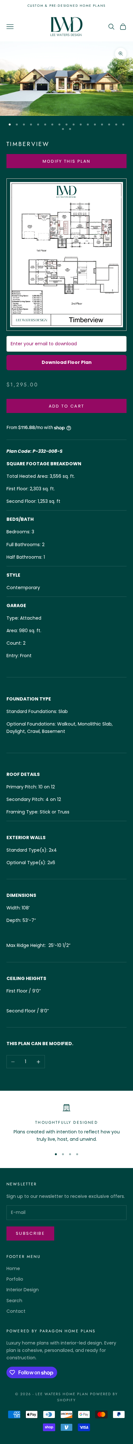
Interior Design (22, 1289)
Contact (16, 1311)
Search (14, 1300)
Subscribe (30, 1233)
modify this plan (66, 161)
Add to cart (67, 406)
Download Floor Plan (67, 362)
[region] (66, 1123)
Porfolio (14, 1279)
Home (13, 1268)
